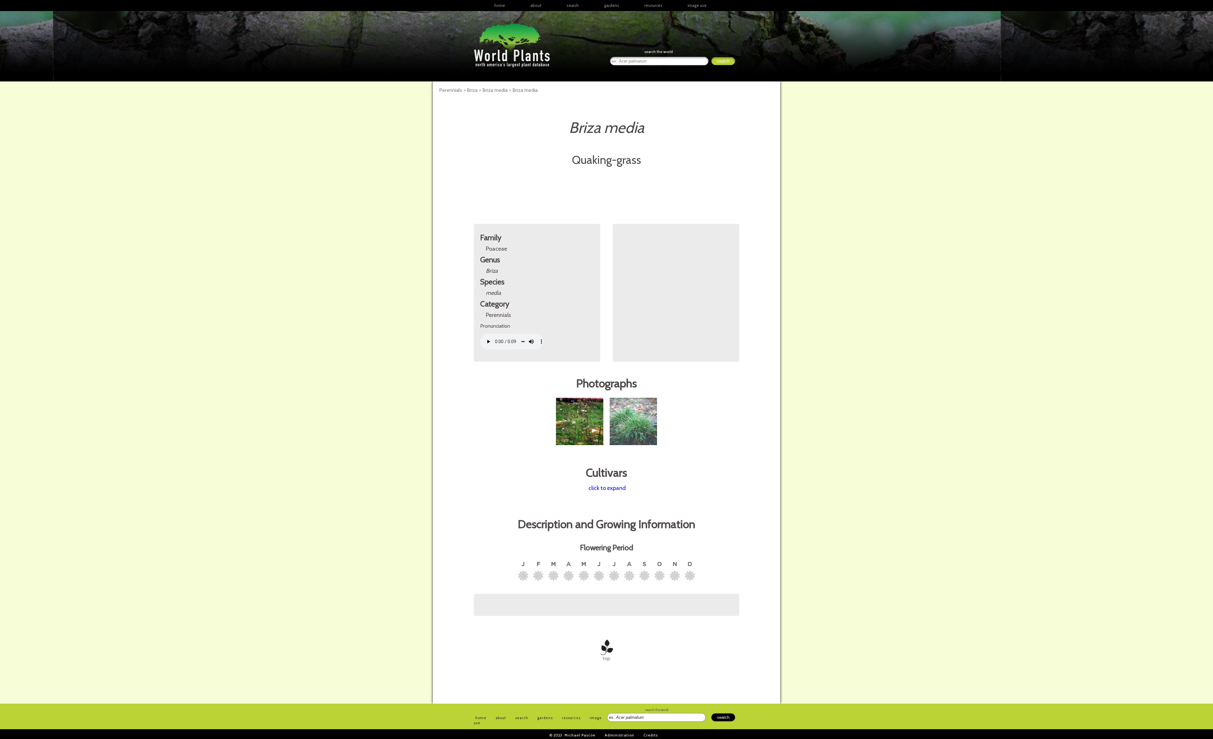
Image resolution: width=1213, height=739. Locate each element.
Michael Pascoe (579, 735)
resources (571, 718)
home (499, 5)
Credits (650, 735)
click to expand (607, 488)
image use (697, 5)
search (573, 5)
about (535, 5)
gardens (611, 5)
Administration (619, 735)
